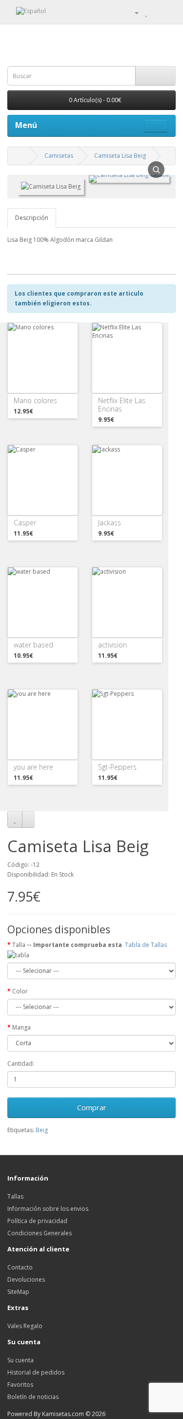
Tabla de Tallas (146, 945)
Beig (42, 1130)
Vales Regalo (24, 1326)
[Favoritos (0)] (146, 12)
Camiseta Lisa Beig (120, 155)
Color (20, 991)
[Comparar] (28, 819)
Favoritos (20, 1384)
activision (112, 644)
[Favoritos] (14, 819)
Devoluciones (26, 1279)
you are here (33, 767)
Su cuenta (20, 1360)
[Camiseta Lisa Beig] (129, 186)
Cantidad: (20, 1063)
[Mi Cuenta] (133, 12)
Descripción (31, 218)
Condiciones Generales (39, 1233)
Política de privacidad (37, 1221)
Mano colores (35, 400)
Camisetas (58, 155)
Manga (21, 1027)
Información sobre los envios (47, 1208)
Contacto (20, 1267)
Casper (25, 522)
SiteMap (18, 1292)
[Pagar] (168, 12)
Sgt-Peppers (117, 767)
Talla (90, 945)
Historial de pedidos (35, 1372)
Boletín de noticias (33, 1397)
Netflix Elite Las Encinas (121, 404)
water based (33, 644)
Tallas (15, 1196)
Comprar (91, 1107)
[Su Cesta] (156, 12)
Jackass (109, 522)
